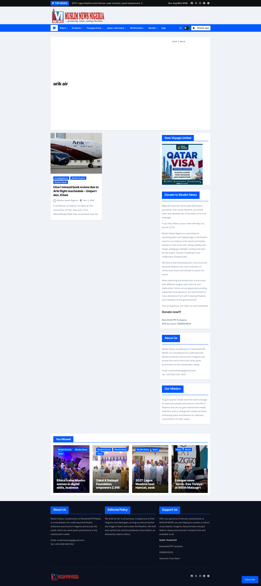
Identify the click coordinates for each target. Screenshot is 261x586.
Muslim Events (78, 178)
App (163, 28)
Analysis (77, 28)
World (188, 449)
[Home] (54, 28)
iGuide (152, 28)
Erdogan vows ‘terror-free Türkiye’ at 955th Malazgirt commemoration (189, 486)
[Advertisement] (189, 85)
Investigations (61, 178)
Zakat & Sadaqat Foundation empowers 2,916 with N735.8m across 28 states (108, 488)
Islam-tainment (116, 28)
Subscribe (250, 579)
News (63, 28)
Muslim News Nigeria (67, 200)
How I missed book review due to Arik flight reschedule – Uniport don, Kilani (76, 191)
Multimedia (136, 28)
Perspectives (94, 28)
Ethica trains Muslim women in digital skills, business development (71, 486)
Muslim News (61, 182)
